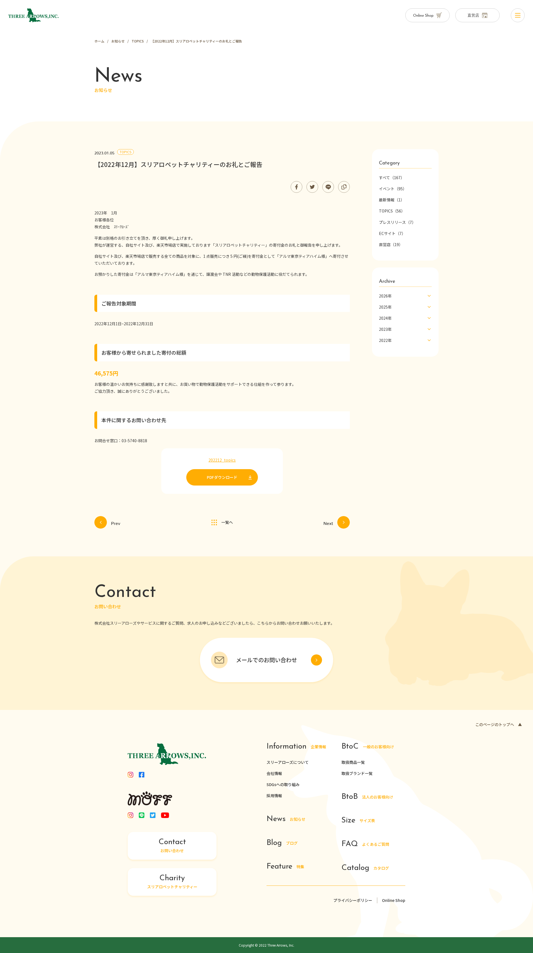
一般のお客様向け (367, 746)
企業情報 (296, 746)
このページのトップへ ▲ (498, 724)
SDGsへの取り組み (283, 784)
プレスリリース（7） (397, 222)
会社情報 (274, 773)
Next (328, 522)
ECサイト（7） (392, 233)
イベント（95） (393, 188)
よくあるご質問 (365, 844)
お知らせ (285, 819)
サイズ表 (358, 820)
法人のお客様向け (367, 797)
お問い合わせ (172, 845)
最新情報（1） (391, 199)
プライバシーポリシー (352, 900)
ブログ (282, 843)
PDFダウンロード (222, 477)
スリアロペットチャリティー (172, 881)
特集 (285, 866)
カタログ (365, 868)
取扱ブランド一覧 (357, 773)
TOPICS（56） (392, 211)
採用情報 (274, 795)
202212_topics (222, 460)
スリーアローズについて (287, 762)
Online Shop (393, 900)
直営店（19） (391, 244)
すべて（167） (391, 177)
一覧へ (227, 522)
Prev (115, 522)
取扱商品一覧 (353, 762)
